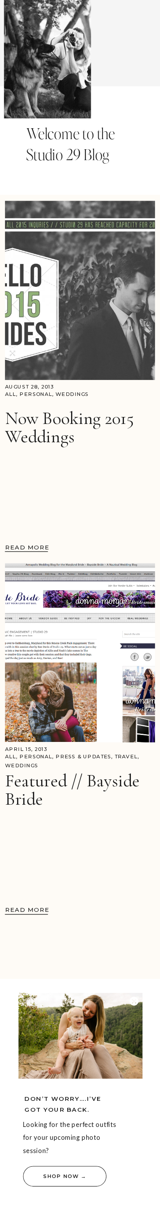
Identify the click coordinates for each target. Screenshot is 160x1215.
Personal (35, 394)
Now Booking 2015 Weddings (69, 427)
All (10, 394)
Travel (126, 757)
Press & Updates (83, 757)
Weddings (72, 394)
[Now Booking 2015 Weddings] (80, 290)
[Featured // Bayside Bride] (80, 653)
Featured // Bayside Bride (72, 790)
